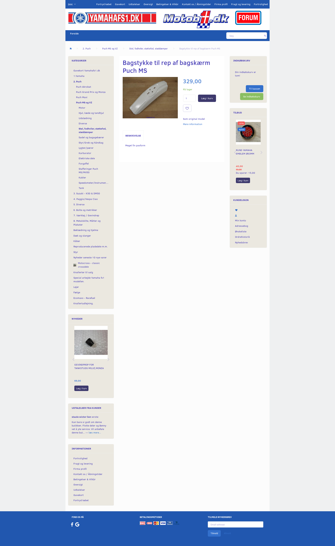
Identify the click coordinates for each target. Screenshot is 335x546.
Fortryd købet (103, 4)
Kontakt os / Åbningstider (196, 4)
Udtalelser (134, 4)
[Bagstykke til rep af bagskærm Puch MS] (150, 97)
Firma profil (221, 4)
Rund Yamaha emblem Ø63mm (245, 151)
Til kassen (254, 88)
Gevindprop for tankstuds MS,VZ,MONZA (89, 366)
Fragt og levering (240, 4)
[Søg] (265, 35)
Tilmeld (214, 533)
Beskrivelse (133, 135)
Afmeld (227, 533)
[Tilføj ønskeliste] (187, 108)
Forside (74, 33)
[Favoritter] (248, 209)
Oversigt (148, 4)
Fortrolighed (261, 4)
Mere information (192, 124)
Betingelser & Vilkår (167, 4)
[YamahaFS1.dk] (112, 17)
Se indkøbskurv (251, 96)
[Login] (248, 215)
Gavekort (120, 4)
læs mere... (95, 432)
